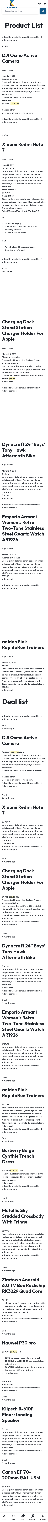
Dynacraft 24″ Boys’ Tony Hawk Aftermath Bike (23, 450)
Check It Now (8, 195)
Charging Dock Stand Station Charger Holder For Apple (23, 330)
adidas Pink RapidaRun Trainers (23, 644)
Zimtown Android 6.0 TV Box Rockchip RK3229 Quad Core (23, 1285)
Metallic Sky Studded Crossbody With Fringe (23, 1216)
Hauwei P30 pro (19, 1343)
